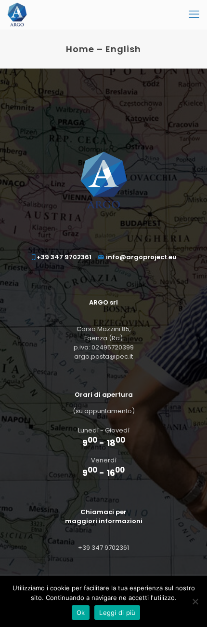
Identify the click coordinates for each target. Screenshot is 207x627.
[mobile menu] (194, 14)
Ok (81, 612)
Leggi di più (117, 612)
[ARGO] (17, 14)
